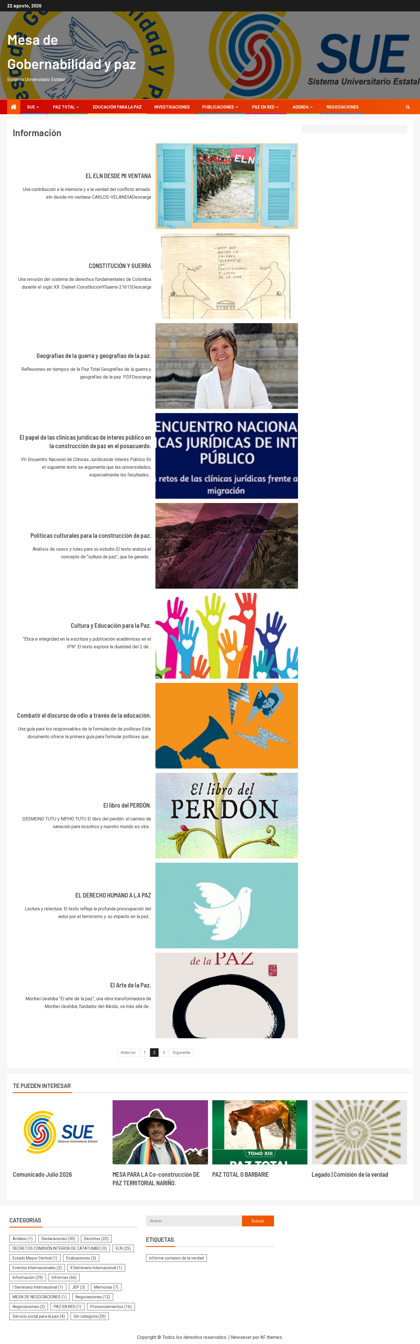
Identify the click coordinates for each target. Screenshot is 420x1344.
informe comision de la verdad (176, 1258)
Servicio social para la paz (39, 1316)
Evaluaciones (81, 1258)
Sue (31, 107)
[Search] (407, 107)
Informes (64, 1277)
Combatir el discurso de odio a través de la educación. (84, 715)
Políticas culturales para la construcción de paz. (91, 535)
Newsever (241, 1337)
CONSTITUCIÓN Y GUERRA (120, 265)
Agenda (301, 107)
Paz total (64, 107)
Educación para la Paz (117, 107)
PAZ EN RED (67, 1306)
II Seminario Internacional (96, 1267)
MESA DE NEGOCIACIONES (40, 1297)
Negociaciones (343, 107)
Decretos (96, 1238)
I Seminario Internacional (38, 1287)
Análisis (23, 1238)
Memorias (106, 1287)
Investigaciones (172, 107)
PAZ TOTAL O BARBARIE (240, 1174)
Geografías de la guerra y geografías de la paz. (94, 355)
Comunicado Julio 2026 (42, 1174)
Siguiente (181, 1052)
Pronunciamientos (111, 1306)
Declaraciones (58, 1238)
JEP (78, 1287)
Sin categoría (90, 1316)
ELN (123, 1248)
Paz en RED (263, 107)
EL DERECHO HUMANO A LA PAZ (113, 895)
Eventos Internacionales (37, 1267)
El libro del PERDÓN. (127, 805)
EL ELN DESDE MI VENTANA (118, 175)
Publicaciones (218, 107)
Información (28, 1277)
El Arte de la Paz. (130, 985)
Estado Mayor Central (35, 1258)
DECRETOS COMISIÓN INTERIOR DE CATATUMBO (60, 1248)
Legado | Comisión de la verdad (350, 1174)
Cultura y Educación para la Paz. (111, 625)
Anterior (128, 1052)
